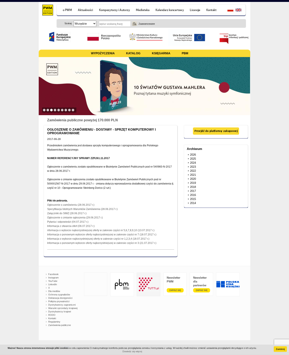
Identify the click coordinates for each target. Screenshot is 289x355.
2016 (193, 195)
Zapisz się (175, 290)
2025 (193, 158)
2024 (193, 162)
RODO (51, 315)
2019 (193, 182)
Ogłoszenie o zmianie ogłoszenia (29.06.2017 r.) (75, 217)
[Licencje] (195, 10)
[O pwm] (65, 10)
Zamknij (280, 349)
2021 (193, 174)
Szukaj (134, 23)
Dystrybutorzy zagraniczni (62, 304)
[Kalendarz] (170, 10)
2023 (193, 166)
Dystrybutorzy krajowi (59, 311)
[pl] (227, 10)
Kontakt (52, 318)
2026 (193, 154)
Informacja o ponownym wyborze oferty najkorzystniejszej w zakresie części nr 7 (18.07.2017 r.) (101, 234)
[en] (240, 10)
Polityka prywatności (58, 301)
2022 (193, 170)
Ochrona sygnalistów (59, 294)
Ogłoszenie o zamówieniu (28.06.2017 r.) (70, 204)
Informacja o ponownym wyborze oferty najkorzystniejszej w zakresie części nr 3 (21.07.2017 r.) (101, 243)
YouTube (52, 281)
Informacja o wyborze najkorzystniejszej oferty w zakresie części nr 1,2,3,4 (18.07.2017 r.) (98, 238)
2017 (193, 191)
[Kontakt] (212, 10)
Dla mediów (54, 291)
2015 (193, 199)
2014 (193, 203)
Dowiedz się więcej (132, 351)
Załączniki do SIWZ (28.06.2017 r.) (67, 213)
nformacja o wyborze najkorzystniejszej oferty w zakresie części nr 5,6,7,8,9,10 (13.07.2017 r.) (100, 230)
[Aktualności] (85, 10)
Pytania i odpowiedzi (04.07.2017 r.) (67, 221)
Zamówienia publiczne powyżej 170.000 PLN (82, 120)
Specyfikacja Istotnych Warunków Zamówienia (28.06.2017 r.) (82, 209)
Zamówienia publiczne (59, 325)
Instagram (53, 277)
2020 (193, 178)
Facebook (53, 274)
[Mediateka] (143, 10)
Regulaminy (54, 321)
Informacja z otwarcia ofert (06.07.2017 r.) (71, 226)
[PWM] (47, 10)
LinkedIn (52, 284)
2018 (193, 187)
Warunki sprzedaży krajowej (62, 308)
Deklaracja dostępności (60, 298)
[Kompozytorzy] (114, 10)
